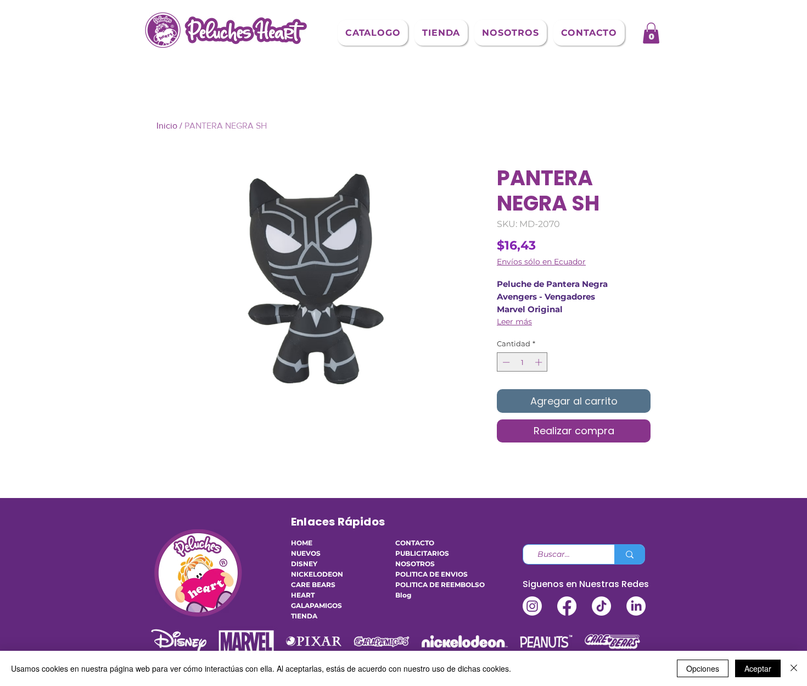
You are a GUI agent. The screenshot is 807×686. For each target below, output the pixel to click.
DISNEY (304, 564)
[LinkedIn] (636, 606)
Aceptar (757, 668)
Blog (403, 595)
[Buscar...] (629, 554)
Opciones (702, 668)
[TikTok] (601, 606)
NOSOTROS (415, 564)
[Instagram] (532, 606)
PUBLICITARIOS (422, 553)
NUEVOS (306, 553)
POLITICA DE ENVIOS (428, 574)
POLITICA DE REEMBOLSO (428, 584)
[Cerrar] (793, 668)
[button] (373, 33)
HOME (301, 543)
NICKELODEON (317, 574)
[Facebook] (566, 606)
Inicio (166, 125)
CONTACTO (414, 543)
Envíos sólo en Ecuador (541, 262)
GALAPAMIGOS (316, 605)
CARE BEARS (313, 584)
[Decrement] (505, 362)
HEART (303, 595)
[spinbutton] (522, 362)
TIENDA (304, 616)
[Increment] (539, 362)
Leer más (514, 322)
